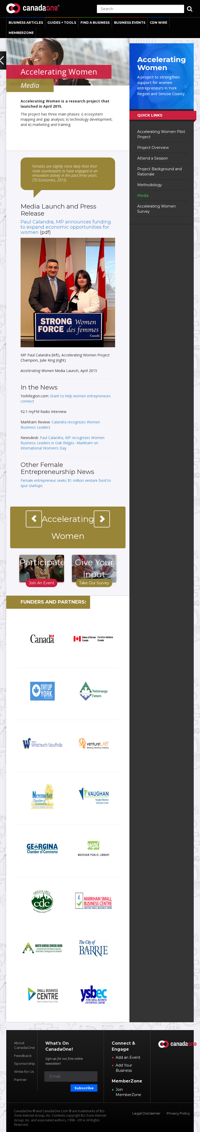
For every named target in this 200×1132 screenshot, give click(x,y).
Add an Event (128, 1057)
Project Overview (153, 147)
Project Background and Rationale (159, 172)
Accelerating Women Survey (156, 209)
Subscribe (83, 1088)
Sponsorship (24, 1063)
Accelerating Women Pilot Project (161, 134)
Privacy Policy (178, 1113)
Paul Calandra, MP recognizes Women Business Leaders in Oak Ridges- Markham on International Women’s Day (62, 443)
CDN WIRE (158, 23)
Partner (20, 1080)
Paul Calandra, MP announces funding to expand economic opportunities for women (66, 227)
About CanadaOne (24, 1045)
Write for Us (24, 1071)
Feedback (23, 1056)
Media (142, 195)
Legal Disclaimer (146, 1113)
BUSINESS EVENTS (129, 23)
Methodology (149, 184)
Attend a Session (152, 158)
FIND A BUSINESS (95, 23)
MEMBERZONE (21, 33)
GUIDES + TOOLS (61, 23)
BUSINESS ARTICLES (26, 23)
